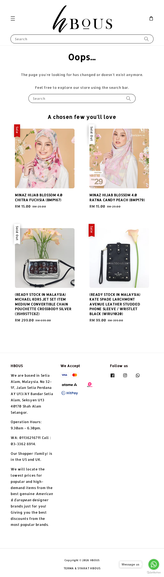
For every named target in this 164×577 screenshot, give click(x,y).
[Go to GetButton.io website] (154, 572)
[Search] (146, 39)
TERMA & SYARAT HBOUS (82, 568)
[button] (13, 18)
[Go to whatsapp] (153, 564)
